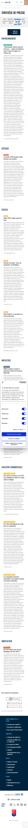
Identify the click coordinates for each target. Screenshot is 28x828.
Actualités (5, 7)
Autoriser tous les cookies (14, 434)
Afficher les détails (18, 429)
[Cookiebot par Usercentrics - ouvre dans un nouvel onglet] (19, 382)
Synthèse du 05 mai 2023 (10, 21)
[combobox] (21, 2)
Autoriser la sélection (14, 438)
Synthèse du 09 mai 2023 (17, 21)
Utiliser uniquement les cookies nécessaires (14, 444)
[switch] (24, 413)
